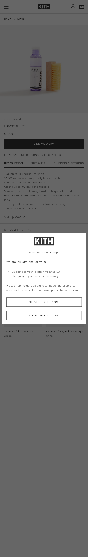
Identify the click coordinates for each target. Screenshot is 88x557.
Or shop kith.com (43, 315)
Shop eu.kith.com (43, 302)
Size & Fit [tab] (38, 163)
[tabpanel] (44, 195)
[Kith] (44, 6)
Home (7, 19)
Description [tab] (13, 163)
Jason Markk (13, 119)
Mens (20, 19)
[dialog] (44, 278)
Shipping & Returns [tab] (69, 163)
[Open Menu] (6, 6)
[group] (44, 69)
